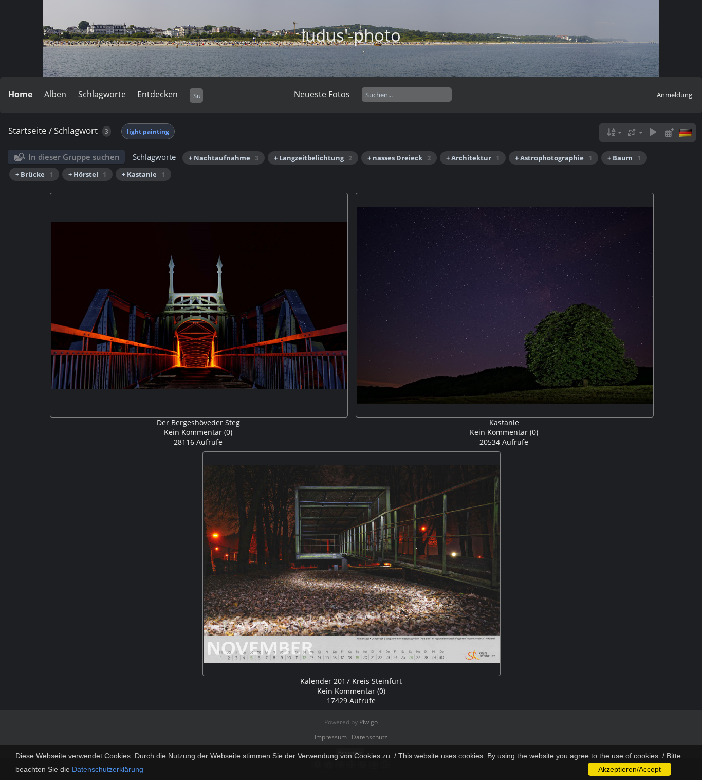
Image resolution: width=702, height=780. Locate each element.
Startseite (27, 130)
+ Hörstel (87, 174)
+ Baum (624, 157)
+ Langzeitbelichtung (313, 157)
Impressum (331, 737)
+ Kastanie (143, 174)
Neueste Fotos (322, 94)
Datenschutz (369, 737)
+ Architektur (473, 157)
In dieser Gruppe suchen (74, 157)
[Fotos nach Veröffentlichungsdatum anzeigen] (669, 132)
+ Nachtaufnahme (223, 157)
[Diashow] (652, 132)
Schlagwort (76, 130)
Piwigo (368, 722)
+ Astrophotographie (553, 157)
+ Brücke (34, 174)
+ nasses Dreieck (399, 157)
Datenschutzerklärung (107, 769)
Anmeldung (674, 94)
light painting (148, 131)
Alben (55, 94)
